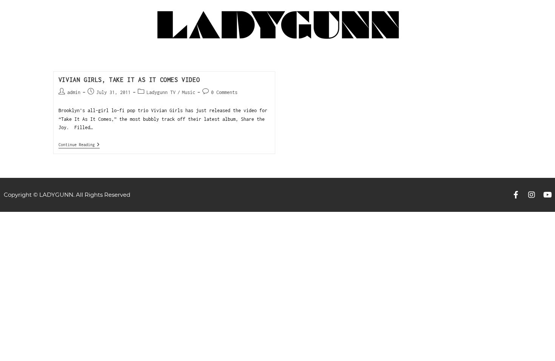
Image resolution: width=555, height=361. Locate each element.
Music (188, 92)
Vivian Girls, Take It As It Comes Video (129, 79)
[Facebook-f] (516, 195)
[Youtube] (547, 195)
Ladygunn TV (161, 92)
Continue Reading (79, 144)
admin (73, 92)
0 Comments (224, 92)
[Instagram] (531, 195)
